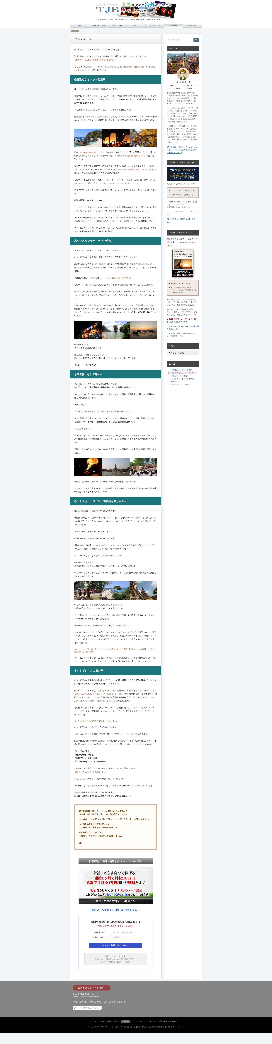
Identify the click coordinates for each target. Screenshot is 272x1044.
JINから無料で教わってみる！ (88, 1008)
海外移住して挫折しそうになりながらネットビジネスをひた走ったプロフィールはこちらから (182, 150)
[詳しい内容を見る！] (116, 885)
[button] (196, 40)
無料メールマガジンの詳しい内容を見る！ (116, 910)
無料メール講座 (106, 1021)
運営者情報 (125, 1021)
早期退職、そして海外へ (181, 376)
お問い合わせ (152, 1021)
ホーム (97, 1021)
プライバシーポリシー (138, 1021)
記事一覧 (117, 1021)
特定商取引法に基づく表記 (168, 1021)
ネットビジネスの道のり (181, 384)
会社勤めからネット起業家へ (183, 370)
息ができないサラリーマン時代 (183, 373)
